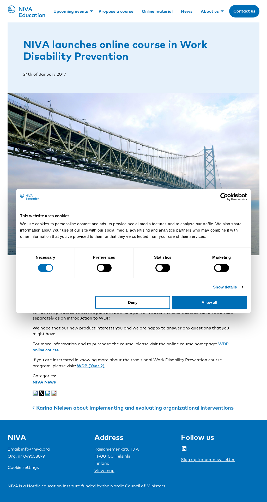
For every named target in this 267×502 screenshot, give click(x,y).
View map (104, 470)
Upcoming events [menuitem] (70, 11)
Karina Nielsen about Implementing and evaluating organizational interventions (135, 407)
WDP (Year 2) (91, 365)
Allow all (209, 302)
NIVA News (44, 382)
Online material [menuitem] (157, 11)
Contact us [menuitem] (244, 11)
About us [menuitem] (210, 11)
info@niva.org (35, 449)
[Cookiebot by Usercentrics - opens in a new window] (224, 197)
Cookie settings (23, 467)
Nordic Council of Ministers (137, 485)
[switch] (104, 268)
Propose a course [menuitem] (116, 11)
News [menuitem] (186, 11)
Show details (225, 287)
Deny (132, 302)
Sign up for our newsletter (208, 459)
